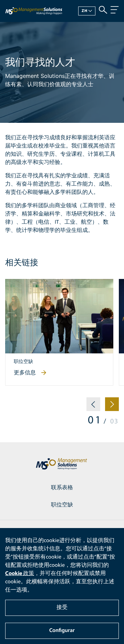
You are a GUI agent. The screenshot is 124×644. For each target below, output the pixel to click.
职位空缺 (62, 505)
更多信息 (25, 373)
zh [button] (84, 11)
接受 (62, 607)
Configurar (62, 630)
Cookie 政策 (19, 573)
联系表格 (62, 488)
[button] (93, 407)
